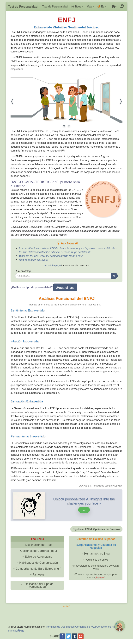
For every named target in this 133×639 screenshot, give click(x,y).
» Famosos (37, 574)
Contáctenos (103, 626)
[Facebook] (62, 636)
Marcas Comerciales (78, 626)
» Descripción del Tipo (37, 545)
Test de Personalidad (22, 6)
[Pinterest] (81, 636)
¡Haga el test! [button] (65, 287)
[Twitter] (68, 636)
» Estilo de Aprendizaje (37, 556)
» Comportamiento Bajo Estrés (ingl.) (37, 568)
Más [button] (90, 6)
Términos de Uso (56, 626)
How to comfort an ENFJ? (33, 260)
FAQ (93, 626)
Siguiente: (96, 529)
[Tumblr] (74, 636)
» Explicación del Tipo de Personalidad (37, 585)
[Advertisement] (66, 614)
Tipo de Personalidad (54, 6)
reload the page (52, 265)
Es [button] (102, 6)
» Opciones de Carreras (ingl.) (37, 551)
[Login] (121, 6)
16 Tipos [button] (76, 6)
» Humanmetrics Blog (96, 553)
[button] (113, 6)
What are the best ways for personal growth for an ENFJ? (51, 256)
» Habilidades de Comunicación (37, 562)
